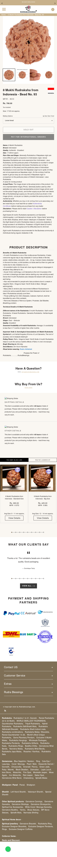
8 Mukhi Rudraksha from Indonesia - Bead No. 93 (26, 14)
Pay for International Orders (28, 137)
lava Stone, (6, 772)
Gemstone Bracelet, (28, 823)
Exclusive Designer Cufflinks (20, 829)
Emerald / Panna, (30, 766)
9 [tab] (43, 532)
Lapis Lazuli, (46, 769)
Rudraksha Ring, (45, 823)
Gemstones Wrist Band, (12, 778)
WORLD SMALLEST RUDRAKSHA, (31, 720)
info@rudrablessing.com (30, 372)
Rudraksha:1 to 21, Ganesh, (25, 718)
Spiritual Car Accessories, (12, 807)
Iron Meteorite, (15, 775)
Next (55, 3)
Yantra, (23, 809)
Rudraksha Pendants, (11, 743)
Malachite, (17, 772)
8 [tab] (39, 532)
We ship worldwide (28, 2)
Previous (2, 3)
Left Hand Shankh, (18, 791)
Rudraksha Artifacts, (30, 743)
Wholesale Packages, (38, 740)
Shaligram (31, 784)
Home (3, 14)
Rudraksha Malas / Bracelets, (37, 732)
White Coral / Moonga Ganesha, (38, 807)
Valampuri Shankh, (36, 791)
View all (27, 586)
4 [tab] (23, 532)
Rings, (4, 829)
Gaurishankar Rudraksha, (13, 723)
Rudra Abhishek (26, 349)
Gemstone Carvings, (34, 801)
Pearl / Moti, (32, 764)
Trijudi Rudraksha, (32, 723)
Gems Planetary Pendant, (24, 737)
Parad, (22, 784)
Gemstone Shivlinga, (20, 804)
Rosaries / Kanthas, (31, 751)
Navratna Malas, (16, 748)
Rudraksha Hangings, (18, 740)
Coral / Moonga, (18, 764)
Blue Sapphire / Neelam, (24, 761)
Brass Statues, (33, 809)
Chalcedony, (28, 778)
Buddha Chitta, (31, 745)
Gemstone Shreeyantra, (41, 804)
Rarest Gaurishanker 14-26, (13, 734)
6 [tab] (31, 532)
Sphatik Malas (41, 778)
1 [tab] (11, 532)
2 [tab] (15, 532)
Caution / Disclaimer (34, 208)
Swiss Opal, (39, 775)
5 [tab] (27, 532)
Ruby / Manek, (8, 769)
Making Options (28, 116)
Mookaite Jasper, (40, 772)
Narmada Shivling (30, 812)
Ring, (38, 761)
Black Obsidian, (22, 769)
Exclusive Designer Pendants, (40, 826)
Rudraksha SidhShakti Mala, (25, 726)
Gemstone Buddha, (10, 809)
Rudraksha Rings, (15, 745)
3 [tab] (19, 532)
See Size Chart (49, 116)
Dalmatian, (34, 769)
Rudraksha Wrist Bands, (35, 748)
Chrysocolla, (16, 766)
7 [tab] (35, 532)
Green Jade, (45, 766)
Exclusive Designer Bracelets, (14, 826)
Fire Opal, (27, 772)
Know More (28, 387)
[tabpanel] (14, 495)
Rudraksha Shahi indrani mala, (33, 729)
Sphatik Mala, (16, 812)
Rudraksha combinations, (12, 732)
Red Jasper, (28, 775)
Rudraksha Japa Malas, (12, 751)
